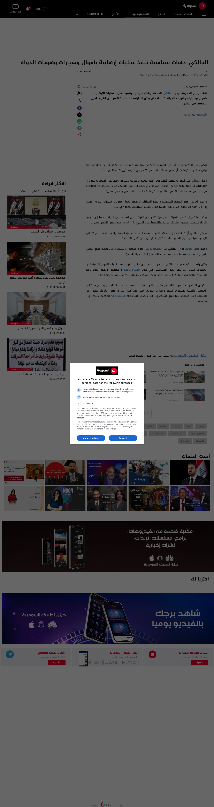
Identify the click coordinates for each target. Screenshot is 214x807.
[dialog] (107, 403)
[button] (107, 404)
